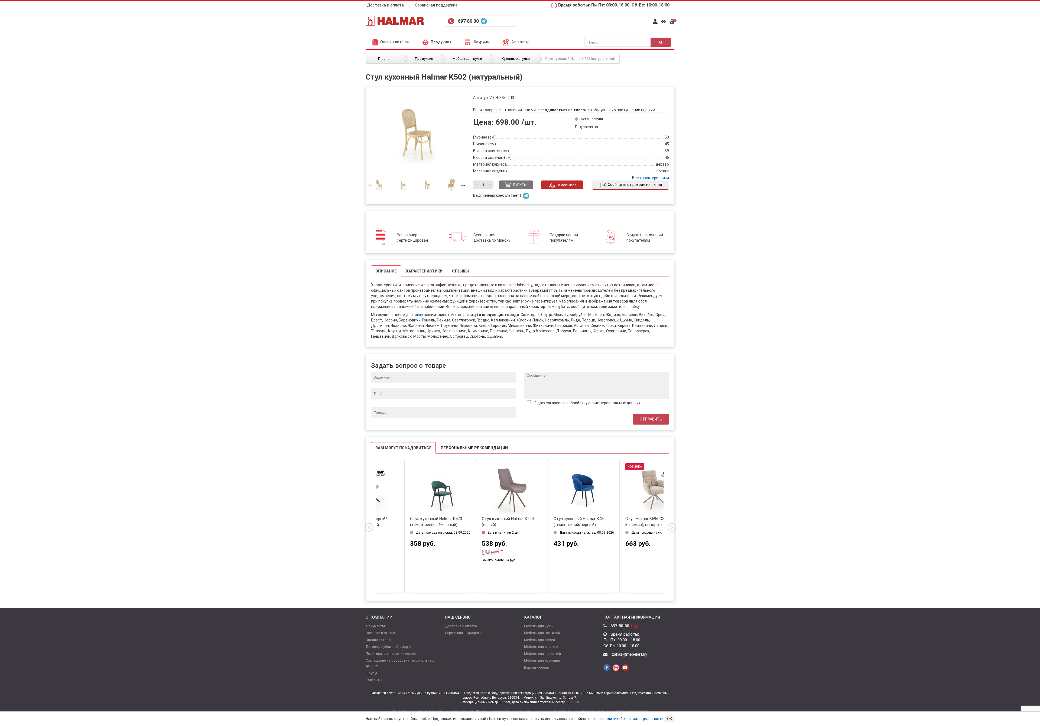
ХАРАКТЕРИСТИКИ (424, 271)
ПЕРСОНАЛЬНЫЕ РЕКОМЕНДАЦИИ (474, 448)
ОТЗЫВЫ (460, 271)
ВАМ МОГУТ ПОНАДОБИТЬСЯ (403, 448)
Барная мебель (536, 667)
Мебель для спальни (541, 647)
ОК (669, 719)
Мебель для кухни (539, 626)
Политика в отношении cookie (391, 654)
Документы (375, 626)
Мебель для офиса (539, 640)
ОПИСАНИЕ (386, 271)
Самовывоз (566, 185)
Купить (519, 184)
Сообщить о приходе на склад (635, 184)
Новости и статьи (380, 633)
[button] (461, 185)
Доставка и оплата (385, 5)
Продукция (441, 42)
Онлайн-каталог (395, 42)
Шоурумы (481, 42)
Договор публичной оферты (389, 647)
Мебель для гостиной (542, 633)
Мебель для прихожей (542, 654)
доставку (414, 315)
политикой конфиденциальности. (633, 719)
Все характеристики (650, 178)
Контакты (520, 42)
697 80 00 (469, 21)
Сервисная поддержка (436, 5)
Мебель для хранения (542, 660)
